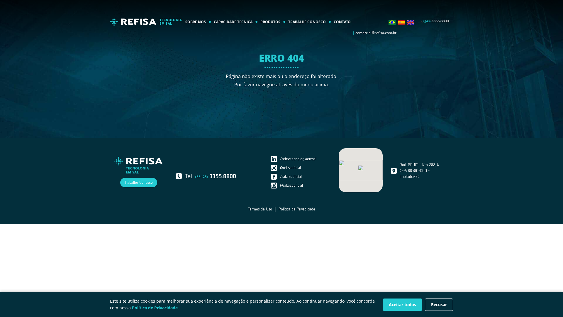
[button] (360, 168)
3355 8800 (437, 20)
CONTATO (342, 21)
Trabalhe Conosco (139, 182)
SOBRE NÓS (195, 21)
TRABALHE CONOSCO (307, 21)
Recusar (439, 304)
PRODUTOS (270, 21)
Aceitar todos (402, 304)
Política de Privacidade (297, 209)
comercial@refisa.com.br (375, 32)
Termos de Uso (260, 209)
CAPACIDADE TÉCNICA (233, 21)
